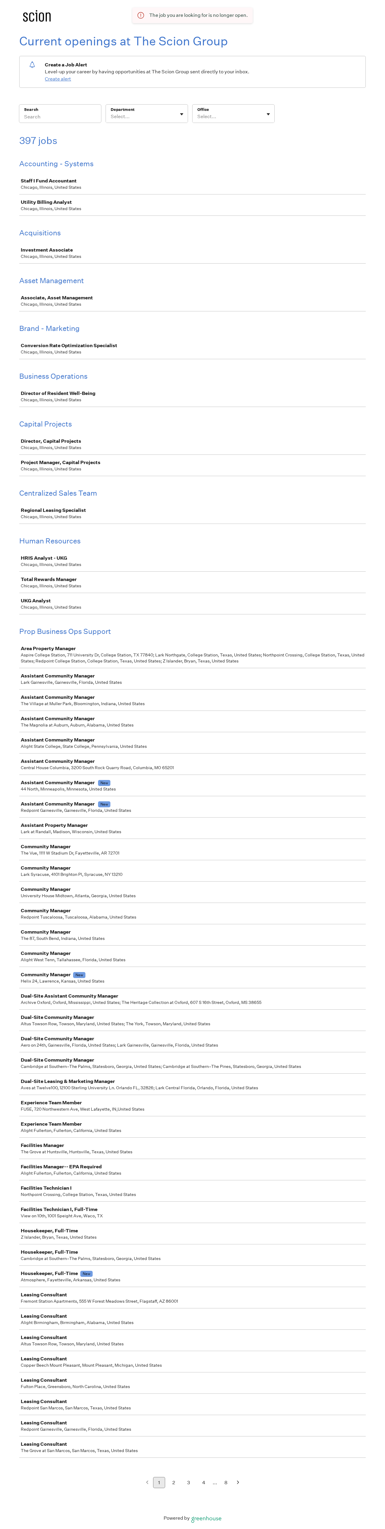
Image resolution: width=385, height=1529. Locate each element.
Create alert (58, 79)
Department (122, 109)
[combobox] (111, 116)
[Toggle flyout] (181, 114)
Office (203, 109)
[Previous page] (147, 1482)
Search (31, 109)
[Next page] (238, 1482)
